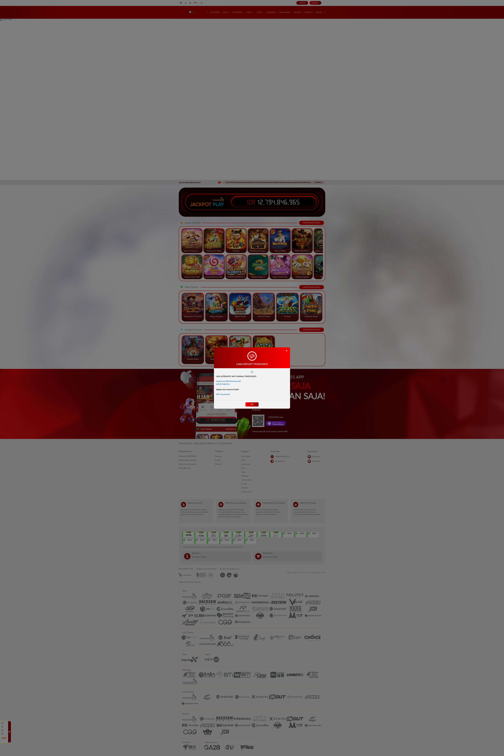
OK (252, 404)
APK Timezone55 (223, 394)
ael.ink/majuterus (223, 384)
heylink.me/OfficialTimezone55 (228, 381)
